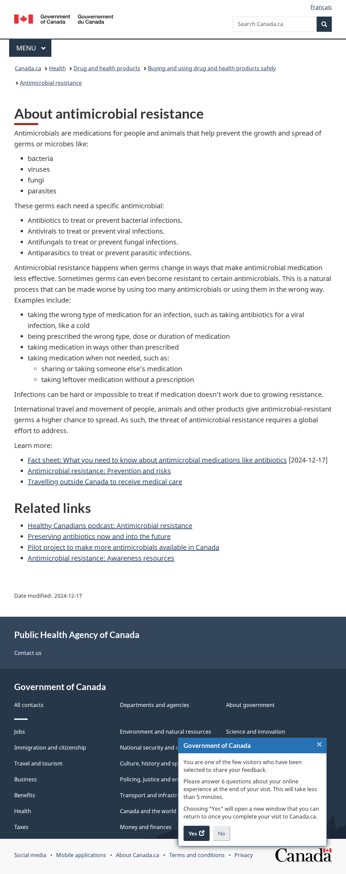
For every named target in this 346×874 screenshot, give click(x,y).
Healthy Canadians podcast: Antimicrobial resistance (110, 525)
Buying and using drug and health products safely (212, 68)
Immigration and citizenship (50, 747)
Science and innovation (255, 731)
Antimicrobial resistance (51, 83)
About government (250, 705)
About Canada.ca (137, 855)
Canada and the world (148, 811)
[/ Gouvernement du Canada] (63, 20)
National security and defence (158, 747)
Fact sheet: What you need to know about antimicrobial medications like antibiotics (157, 460)
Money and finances (146, 827)
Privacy (243, 855)
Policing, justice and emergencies (162, 779)
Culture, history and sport (153, 763)
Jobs (19, 731)
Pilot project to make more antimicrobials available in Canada (123, 547)
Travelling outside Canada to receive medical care (105, 481)
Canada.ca (28, 68)
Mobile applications (81, 855)
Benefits (24, 795)
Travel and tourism (38, 763)
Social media (30, 855)
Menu (27, 47)
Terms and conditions (197, 855)
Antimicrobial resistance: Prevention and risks (99, 470)
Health (57, 68)
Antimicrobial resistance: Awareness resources (101, 558)
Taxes (21, 827)
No (224, 835)
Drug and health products (107, 68)
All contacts (29, 705)
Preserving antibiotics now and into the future (99, 536)
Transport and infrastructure (157, 795)
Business (25, 779)
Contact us (28, 653)
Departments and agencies (154, 705)
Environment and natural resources (165, 731)
